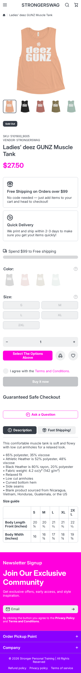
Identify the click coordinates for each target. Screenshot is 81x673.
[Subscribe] (73, 609)
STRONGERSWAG (28, 140)
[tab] (57, 430)
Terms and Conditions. (52, 371)
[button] (76, 5)
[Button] (76, 269)
